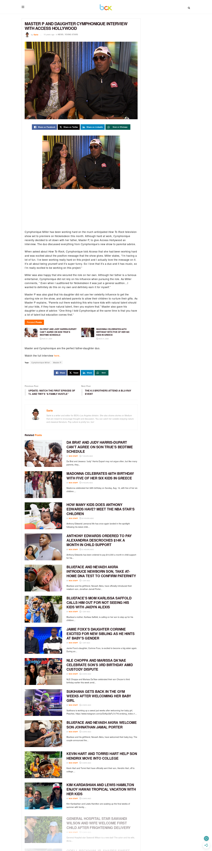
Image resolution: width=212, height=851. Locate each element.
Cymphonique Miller (40, 362)
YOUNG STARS (71, 34)
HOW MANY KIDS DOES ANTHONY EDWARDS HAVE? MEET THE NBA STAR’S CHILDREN (100, 509)
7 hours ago (87, 456)
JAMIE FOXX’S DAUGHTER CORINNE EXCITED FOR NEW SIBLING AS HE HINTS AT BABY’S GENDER (100, 633)
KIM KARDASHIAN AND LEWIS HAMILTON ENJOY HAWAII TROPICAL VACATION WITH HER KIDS (101, 789)
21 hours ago (87, 549)
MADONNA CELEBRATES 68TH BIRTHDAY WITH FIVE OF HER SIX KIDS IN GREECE (100, 475)
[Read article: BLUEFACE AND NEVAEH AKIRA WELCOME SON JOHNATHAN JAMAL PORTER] (43, 733)
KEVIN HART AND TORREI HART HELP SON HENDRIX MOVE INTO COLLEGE (101, 755)
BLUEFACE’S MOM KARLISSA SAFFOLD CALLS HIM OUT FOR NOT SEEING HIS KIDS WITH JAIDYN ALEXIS (98, 602)
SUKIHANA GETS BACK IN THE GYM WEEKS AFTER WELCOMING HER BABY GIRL (98, 696)
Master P (57, 362)
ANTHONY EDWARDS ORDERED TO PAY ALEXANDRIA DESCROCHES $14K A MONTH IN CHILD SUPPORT (99, 540)
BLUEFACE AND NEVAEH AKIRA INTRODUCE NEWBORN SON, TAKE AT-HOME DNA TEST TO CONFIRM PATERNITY (101, 571)
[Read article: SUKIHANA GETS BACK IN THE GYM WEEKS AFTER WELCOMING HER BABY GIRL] (43, 702)
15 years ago (49, 34)
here (56, 355)
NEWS (60, 34)
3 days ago (86, 731)
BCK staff (73, 456)
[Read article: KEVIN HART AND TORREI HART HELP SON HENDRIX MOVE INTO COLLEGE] (43, 764)
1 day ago (85, 580)
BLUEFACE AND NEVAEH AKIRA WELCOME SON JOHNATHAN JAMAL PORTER (101, 724)
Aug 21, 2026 (47, 338)
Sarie (36, 34)
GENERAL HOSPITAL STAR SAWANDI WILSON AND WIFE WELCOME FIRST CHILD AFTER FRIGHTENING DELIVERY (98, 820)
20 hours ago (87, 518)
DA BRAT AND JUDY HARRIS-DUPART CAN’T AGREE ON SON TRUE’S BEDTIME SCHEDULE (99, 447)
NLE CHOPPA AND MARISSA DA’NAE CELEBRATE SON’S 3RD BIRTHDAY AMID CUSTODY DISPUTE (99, 665)
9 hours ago (87, 482)
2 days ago (86, 674)
